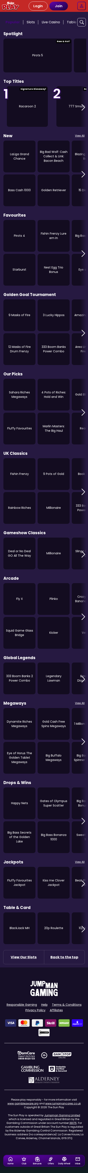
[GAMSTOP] (62, 1055)
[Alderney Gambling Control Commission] (44, 1080)
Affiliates (56, 1010)
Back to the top (64, 957)
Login (38, 6)
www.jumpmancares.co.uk (63, 1103)
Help (44, 1005)
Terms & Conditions (67, 1005)
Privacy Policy (35, 1010)
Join (58, 6)
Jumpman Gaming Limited (62, 1115)
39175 (73, 1123)
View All (80, 135)
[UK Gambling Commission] (32, 1069)
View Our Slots (24, 957)
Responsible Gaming (22, 1005)
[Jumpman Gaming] (44, 994)
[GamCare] (26, 1055)
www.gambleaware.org (22, 1103)
